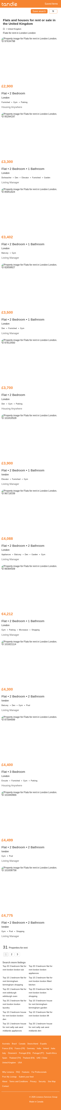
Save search (39, 11)
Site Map (52, 1081)
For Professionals (39, 1072)
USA (20, 1062)
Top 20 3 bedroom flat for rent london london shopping (40, 992)
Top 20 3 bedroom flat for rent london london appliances (40, 969)
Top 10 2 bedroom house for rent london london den (14, 1015)
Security (42, 1081)
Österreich (12, 1053)
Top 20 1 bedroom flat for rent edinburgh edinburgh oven (14, 992)
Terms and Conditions (18, 1081)
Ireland (46, 1048)
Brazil (14, 1044)
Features (25, 1072)
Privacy (33, 1081)
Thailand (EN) (28, 1058)
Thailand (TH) (15, 1058)
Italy (4, 1053)
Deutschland (32, 1044)
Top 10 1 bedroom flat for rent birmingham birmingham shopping (14, 981)
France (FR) (20, 1048)
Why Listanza (8, 1072)
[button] (53, 11)
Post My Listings (9, 1077)
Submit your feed (26, 1077)
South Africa (51, 1053)
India (39, 1048)
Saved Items (51, 4)
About (4, 1081)
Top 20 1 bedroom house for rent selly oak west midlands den (40, 1027)
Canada (22, 1044)
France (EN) (7, 1048)
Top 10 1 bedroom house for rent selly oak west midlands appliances (14, 1027)
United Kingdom (9, 1062)
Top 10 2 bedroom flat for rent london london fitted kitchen (40, 981)
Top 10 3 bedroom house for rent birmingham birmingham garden (40, 1004)
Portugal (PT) (38, 1053)
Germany (31, 1048)
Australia (6, 1044)
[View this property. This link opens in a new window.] (30, 59)
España (43, 1044)
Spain (4, 1058)
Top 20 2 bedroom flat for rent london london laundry (14, 1004)
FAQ (18, 1072)
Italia (53, 1048)
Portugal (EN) (24, 1053)
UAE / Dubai (42, 1058)
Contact (5, 1086)
